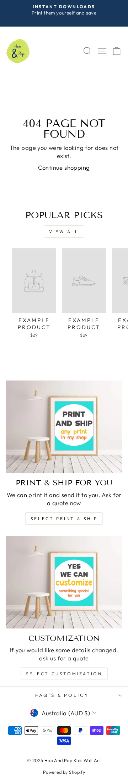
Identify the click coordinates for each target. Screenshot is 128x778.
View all (64, 231)
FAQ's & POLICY (62, 695)
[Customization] (64, 582)
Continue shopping (64, 167)
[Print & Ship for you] (64, 426)
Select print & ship (64, 518)
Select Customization (64, 673)
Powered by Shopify (64, 772)
